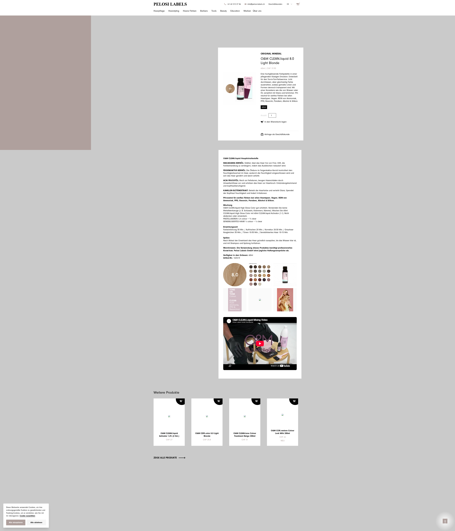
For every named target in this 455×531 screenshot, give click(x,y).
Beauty (223, 11)
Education (235, 11)
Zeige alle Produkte (165, 457)
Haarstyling (173, 11)
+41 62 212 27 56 (234, 4)
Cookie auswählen (27, 516)
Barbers (204, 11)
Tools (214, 11)
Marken (247, 11)
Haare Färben (189, 11)
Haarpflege (159, 11)
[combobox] (289, 4)
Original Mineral (271, 53)
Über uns (257, 11)
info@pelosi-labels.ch (256, 4)
